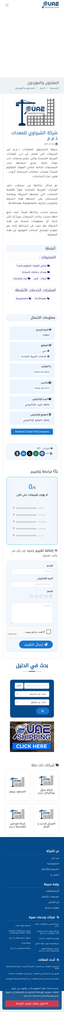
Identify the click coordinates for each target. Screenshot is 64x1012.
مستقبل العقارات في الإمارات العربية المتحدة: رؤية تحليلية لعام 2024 (32, 968)
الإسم (50, 566)
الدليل (42, 88)
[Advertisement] (32, 44)
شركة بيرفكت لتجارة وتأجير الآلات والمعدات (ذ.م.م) (48, 933)
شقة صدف (26, 943)
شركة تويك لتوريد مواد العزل (47, 944)
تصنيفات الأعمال (50, 897)
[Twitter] (29, 453)
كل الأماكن (53, 902)
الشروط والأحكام (50, 869)
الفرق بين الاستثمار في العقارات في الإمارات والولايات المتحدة (33, 974)
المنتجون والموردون (25, 88)
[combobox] (32, 694)
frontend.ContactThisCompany (32, 431)
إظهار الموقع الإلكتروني (36, 420)
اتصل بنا (54, 875)
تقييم (50, 591)
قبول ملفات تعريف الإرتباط (31, 1003)
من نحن (55, 858)
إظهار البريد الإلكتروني (37, 404)
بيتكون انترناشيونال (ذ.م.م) (20, 938)
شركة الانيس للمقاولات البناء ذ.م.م (47, 925)
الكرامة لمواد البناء (23, 926)
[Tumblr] (17, 453)
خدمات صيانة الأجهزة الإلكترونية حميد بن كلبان (48, 950)
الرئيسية (54, 88)
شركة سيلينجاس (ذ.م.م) (20, 949)
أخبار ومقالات (52, 891)
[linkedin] (23, 453)
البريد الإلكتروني (45, 579)
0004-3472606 (41, 372)
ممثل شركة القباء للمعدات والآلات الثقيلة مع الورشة (19, 932)
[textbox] (32, 694)
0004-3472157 (41, 388)
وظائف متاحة (52, 908)
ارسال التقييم (34, 644)
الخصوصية (53, 864)
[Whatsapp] (36, 453)
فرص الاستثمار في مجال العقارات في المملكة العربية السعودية (32, 979)
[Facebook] (42, 453)
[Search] (42, 711)
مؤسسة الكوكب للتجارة (49, 939)
